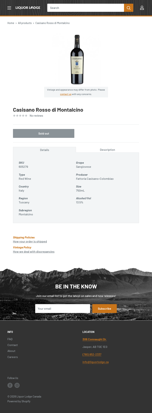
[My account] (142, 8)
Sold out (43, 133)
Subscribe (104, 308)
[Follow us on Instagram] (17, 385)
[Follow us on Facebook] (10, 385)
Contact (12, 345)
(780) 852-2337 (91, 354)
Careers (12, 357)
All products (25, 23)
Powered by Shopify (18, 401)
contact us (65, 94)
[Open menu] (9, 7)
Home (10, 23)
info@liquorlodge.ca (95, 362)
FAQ (9, 339)
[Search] (128, 8)
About (11, 350)
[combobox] (85, 8)
